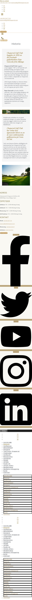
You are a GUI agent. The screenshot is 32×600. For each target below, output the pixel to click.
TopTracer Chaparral (11, 451)
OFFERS (6, 462)
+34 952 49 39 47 (10, 227)
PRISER (5, 460)
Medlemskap (8, 467)
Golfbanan (7, 446)
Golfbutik (7, 455)
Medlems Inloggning (11, 469)
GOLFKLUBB (7, 442)
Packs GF (6, 464)
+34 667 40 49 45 (9, 230)
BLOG (5, 471)
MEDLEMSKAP (8, 448)
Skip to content (4, 1)
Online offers (8, 465)
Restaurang (7, 457)
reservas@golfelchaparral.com (20, 2)
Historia (6, 444)
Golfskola (7, 458)
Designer (6, 449)
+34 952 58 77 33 (5, 2)
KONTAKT (6, 473)
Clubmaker (7, 453)
